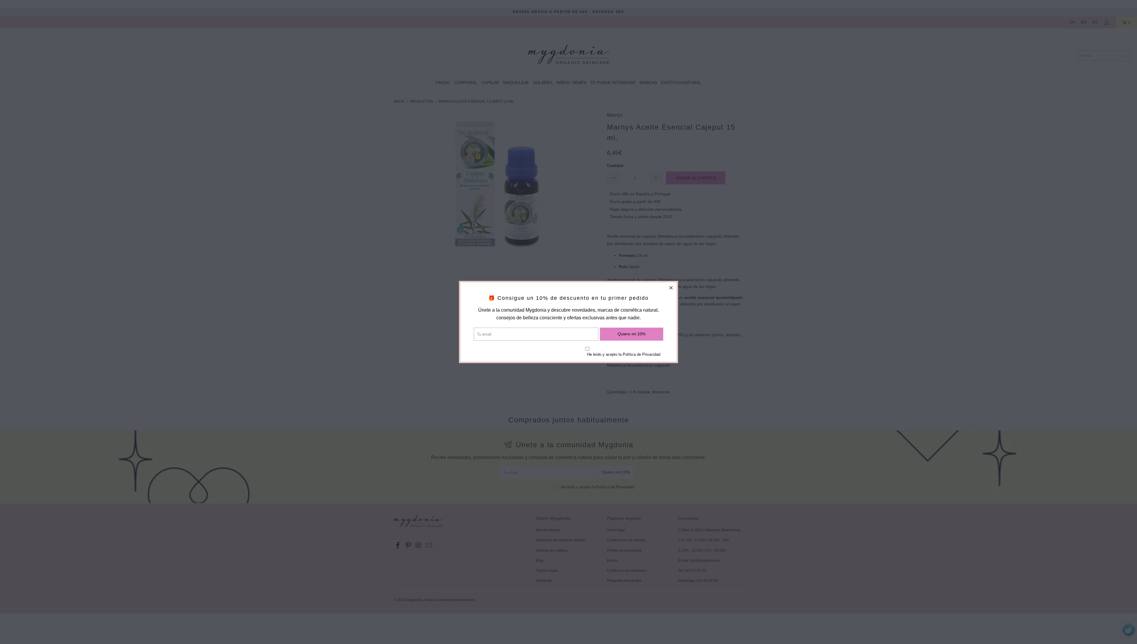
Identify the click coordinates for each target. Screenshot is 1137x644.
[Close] (671, 287)
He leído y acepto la (623, 354)
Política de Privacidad (641, 354)
